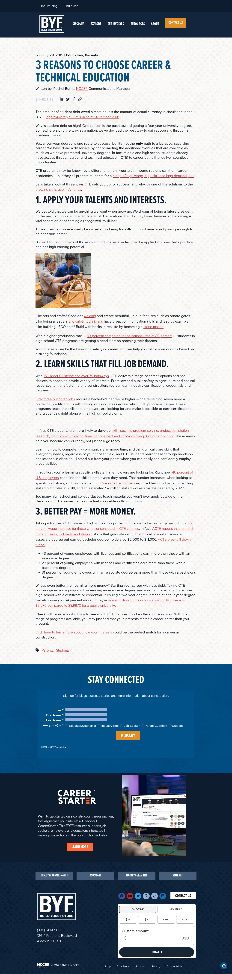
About (155, 24)
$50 (147, 919)
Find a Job (71, 6)
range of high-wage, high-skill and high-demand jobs (153, 176)
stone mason (153, 327)
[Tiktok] (154, 896)
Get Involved (116, 24)
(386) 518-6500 (49, 930)
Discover (78, 24)
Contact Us (175, 22)
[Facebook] (121, 896)
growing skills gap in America (58, 189)
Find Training (48, 6)
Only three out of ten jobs (55, 399)
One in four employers (117, 483)
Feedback (123, 966)
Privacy (156, 966)
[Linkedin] (162, 896)
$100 (166, 919)
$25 (128, 919)
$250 (185, 919)
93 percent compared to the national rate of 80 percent (129, 336)
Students (62, 650)
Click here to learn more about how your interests (74, 632)
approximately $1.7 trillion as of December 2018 (82, 117)
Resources (138, 24)
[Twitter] (138, 896)
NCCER (82, 89)
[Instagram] (146, 896)
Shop (107, 966)
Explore (96, 24)
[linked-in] (61, 99)
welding (90, 316)
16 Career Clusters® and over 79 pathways (76, 376)
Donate (157, 952)
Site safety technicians (85, 321)
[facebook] (74, 99)
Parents (47, 650)
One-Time (138, 909)
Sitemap (140, 966)
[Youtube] (130, 896)
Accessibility (174, 966)
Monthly (176, 909)
